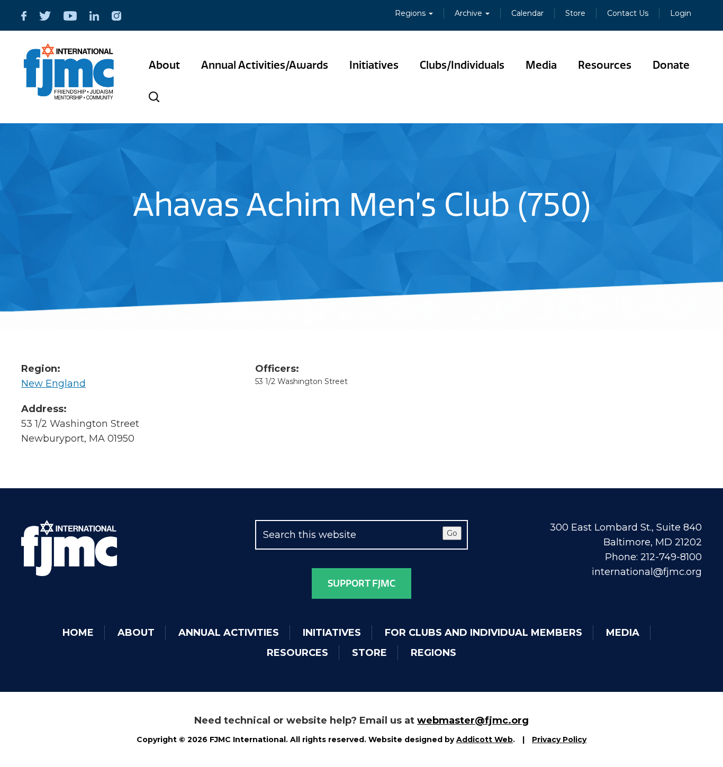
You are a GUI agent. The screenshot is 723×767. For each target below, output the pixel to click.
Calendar (527, 13)
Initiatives (374, 65)
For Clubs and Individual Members (483, 632)
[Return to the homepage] (69, 71)
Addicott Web (484, 739)
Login (680, 13)
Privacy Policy (559, 739)
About (164, 65)
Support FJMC (361, 583)
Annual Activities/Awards (264, 65)
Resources (604, 65)
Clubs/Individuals (462, 65)
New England (53, 383)
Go (452, 533)
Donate (671, 65)
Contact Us (627, 13)
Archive (469, 13)
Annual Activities (228, 632)
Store (575, 13)
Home (78, 632)
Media (541, 65)
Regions (411, 13)
